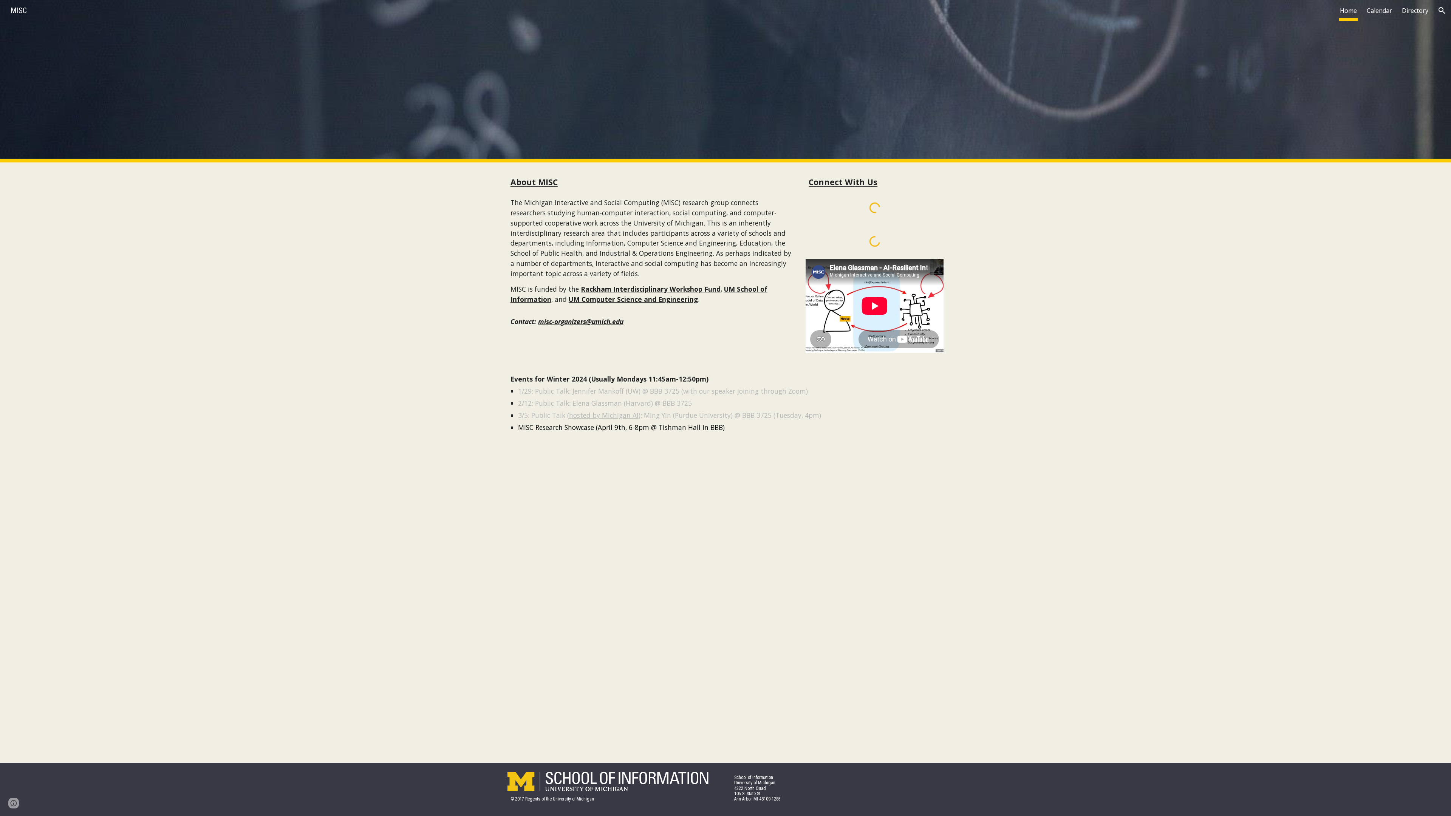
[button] (1442, 11)
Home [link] (1348, 10)
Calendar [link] (1379, 10)
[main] (651, 182)
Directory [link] (1415, 10)
